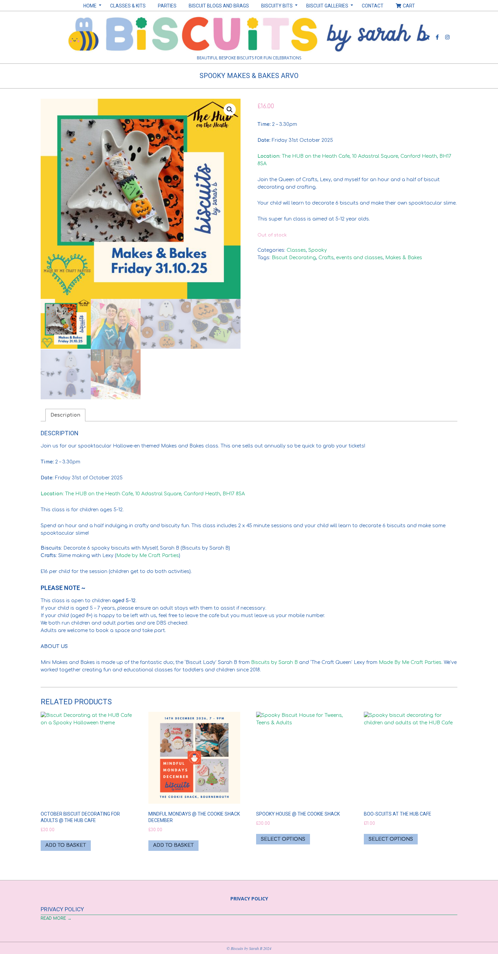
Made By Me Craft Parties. (410, 662)
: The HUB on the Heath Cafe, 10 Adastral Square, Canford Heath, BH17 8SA (143, 493)
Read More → (56, 918)
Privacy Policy (62, 909)
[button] (230, 109)
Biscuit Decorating (294, 257)
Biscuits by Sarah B (274, 662)
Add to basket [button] (65, 845)
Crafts (326, 257)
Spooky (317, 250)
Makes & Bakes (403, 257)
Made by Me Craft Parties (147, 555)
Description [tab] (65, 415)
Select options (283, 839)
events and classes (359, 257)
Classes (296, 250)
